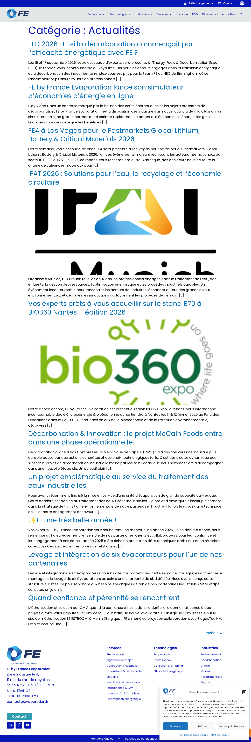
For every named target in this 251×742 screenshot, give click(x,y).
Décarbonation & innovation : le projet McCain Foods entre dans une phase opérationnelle (125, 438)
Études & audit (116, 654)
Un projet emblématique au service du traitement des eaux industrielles (118, 481)
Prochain (213, 632)
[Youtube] (27, 725)
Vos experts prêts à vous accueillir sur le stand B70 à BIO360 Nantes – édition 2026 (115, 308)
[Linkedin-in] (10, 725)
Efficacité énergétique (168, 671)
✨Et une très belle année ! (72, 520)
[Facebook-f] (19, 725)
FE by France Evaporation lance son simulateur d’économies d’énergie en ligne (106, 92)
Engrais (205, 682)
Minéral (206, 671)
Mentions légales (220, 734)
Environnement (211, 654)
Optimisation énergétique (124, 699)
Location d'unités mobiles (123, 693)
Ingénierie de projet (120, 660)
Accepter (176, 726)
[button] (244, 692)
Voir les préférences (231, 726)
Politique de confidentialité (194, 734)
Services (114, 647)
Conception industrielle (122, 666)
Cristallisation (163, 660)
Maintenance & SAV (120, 688)
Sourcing (112, 677)
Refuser (202, 726)
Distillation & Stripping (168, 666)
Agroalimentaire (211, 677)
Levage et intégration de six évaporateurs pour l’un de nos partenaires (125, 559)
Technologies (165, 647)
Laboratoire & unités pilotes (125, 671)
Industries (209, 647)
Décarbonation (211, 660)
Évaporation (162, 654)
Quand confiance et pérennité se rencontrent (104, 598)
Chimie (205, 666)
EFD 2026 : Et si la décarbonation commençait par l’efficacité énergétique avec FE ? (110, 48)
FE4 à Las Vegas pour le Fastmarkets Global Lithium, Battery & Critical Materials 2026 (114, 135)
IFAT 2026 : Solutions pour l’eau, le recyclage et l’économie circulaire (124, 178)
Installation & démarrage (123, 682)
